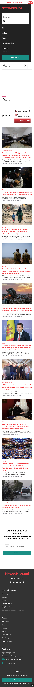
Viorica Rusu (6, 434)
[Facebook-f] (10, 582)
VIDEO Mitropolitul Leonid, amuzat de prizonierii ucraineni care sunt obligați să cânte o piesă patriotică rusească (15, 426)
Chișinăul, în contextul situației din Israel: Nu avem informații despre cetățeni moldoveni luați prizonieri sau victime (16, 348)
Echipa (4, 597)
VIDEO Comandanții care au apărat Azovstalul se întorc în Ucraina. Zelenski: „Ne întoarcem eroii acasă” (17, 387)
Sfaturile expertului (7, 638)
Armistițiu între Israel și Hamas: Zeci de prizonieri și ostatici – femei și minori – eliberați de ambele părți (15, 232)
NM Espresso (6, 622)
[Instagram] (17, 582)
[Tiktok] (20, 582)
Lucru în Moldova (7, 635)
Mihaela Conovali (7, 163)
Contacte (5, 600)
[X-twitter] (14, 582)
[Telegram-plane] (23, 582)
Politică (4, 461)
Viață (3, 343)
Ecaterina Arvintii (7, 200)
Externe (4, 190)
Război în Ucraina (7, 150)
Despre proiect (7, 594)
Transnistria (5, 625)
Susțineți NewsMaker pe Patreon (13, 610)
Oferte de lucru (7, 603)
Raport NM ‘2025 (7, 641)
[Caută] (4, 99)
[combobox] (17, 101)
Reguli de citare (7, 607)
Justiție (4, 631)
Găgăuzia (4, 628)
